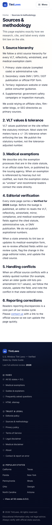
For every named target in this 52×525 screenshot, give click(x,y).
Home (6, 15)
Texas (30, 469)
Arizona (30, 492)
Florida (6, 475)
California (7, 469)
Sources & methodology (17, 421)
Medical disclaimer (14, 444)
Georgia (31, 486)
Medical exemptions (15, 385)
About (8, 450)
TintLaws (13, 351)
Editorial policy (12, 415)
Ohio (5, 486)
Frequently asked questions (19, 396)
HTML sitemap (12, 402)
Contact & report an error (17, 456)
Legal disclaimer (13, 438)
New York (31, 475)
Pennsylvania (9, 481)
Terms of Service (13, 433)
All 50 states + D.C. (15, 379)
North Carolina (9, 492)
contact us (17, 313)
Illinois (30, 481)
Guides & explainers (15, 391)
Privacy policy (12, 427)
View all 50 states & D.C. (16, 499)
